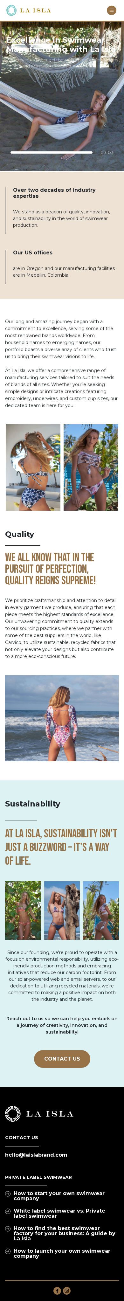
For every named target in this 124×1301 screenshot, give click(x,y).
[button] (9, 95)
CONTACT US (62, 1059)
